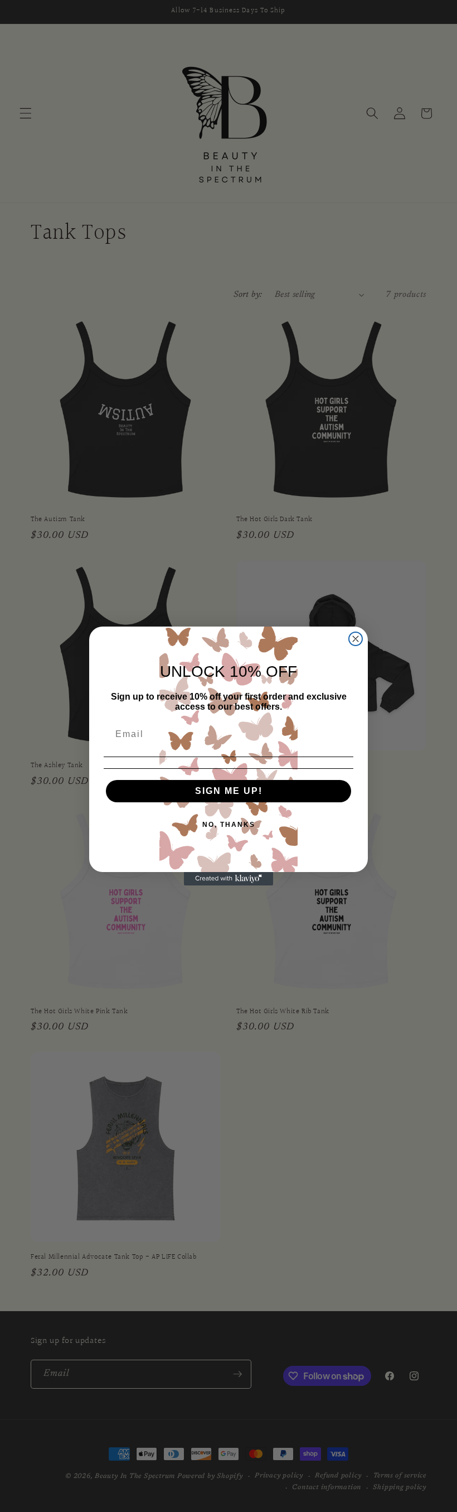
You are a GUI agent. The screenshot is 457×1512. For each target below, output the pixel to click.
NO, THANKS (228, 825)
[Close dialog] (355, 639)
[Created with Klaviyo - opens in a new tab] (228, 878)
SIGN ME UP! (228, 791)
